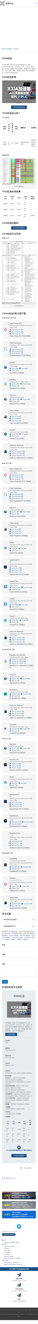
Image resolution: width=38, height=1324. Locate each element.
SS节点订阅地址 (13, 935)
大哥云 (19, 1299)
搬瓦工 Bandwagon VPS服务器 (12, 1258)
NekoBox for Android (17, 655)
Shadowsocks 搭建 (9, 1246)
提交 (4, 982)
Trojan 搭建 (7, 1250)
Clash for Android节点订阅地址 (21, 718)
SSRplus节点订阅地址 (17, 891)
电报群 (17, 1242)
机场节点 (9, 3)
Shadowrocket (15, 833)
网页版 (13, 1242)
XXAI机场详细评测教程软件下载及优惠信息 (19, 1150)
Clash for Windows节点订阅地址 (21, 458)
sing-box (13, 395)
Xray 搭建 (6, 1254)
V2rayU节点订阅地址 (17, 625)
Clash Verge (14, 410)
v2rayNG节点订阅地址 (18, 733)
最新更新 (25, 1310)
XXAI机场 (19, 996)
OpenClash (14, 898)
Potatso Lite (14, 759)
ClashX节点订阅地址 (17, 609)
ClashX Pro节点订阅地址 (18, 592)
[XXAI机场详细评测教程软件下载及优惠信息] (19, 1147)
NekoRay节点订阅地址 (18, 388)
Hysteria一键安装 (8, 1256)
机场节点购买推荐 (7, 49)
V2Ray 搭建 (7, 1252)
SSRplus (12, 878)
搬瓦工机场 (7, 1262)
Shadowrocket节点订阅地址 (20, 848)
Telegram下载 (7, 1242)
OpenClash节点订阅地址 (18, 908)
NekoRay (13, 380)
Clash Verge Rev (16, 323)
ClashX (12, 599)
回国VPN (15, 1264)
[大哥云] (19, 1295)
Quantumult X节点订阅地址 (19, 574)
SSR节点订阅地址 (25, 935)
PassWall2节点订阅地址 (18, 871)
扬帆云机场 (19, 1278)
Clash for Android (16, 705)
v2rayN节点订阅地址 (17, 438)
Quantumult (14, 816)
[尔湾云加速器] (19, 1285)
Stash (12, 542)
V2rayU (12, 616)
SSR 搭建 (6, 1248)
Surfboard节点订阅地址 (18, 698)
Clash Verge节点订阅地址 (19, 423)
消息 (4, 964)
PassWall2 (13, 859)
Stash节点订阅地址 (16, 553)
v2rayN (12, 430)
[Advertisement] (19, 28)
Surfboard (13, 690)
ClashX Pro (14, 581)
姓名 (4, 945)
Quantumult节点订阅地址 (19, 826)
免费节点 (26, 939)
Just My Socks (14, 1262)
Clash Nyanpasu (15, 343)
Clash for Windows (16, 445)
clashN (12, 362)
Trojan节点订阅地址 (17, 937)
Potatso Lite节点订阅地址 (19, 770)
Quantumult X (15, 560)
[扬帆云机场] (19, 1275)
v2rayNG (13, 725)
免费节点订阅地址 (10, 939)
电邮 (4, 954)
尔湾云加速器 (19, 1289)
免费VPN (19, 939)
